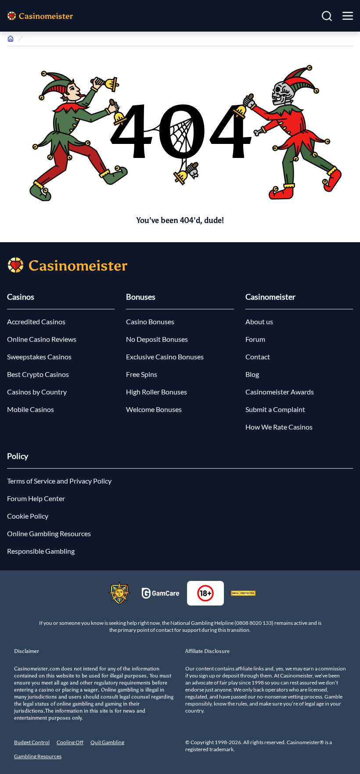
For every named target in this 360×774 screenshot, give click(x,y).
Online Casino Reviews (41, 339)
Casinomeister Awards (279, 391)
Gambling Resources (37, 756)
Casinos (20, 296)
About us (259, 321)
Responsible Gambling (41, 551)
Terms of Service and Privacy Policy (59, 481)
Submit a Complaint (275, 409)
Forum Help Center (36, 498)
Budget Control (32, 742)
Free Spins (141, 374)
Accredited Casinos (36, 321)
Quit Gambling (107, 742)
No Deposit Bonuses (157, 339)
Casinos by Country (37, 391)
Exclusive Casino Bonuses (165, 356)
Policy (17, 456)
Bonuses (140, 296)
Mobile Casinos (30, 409)
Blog (252, 374)
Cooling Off (70, 742)
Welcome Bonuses (154, 409)
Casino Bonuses (150, 321)
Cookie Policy (27, 516)
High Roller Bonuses (156, 391)
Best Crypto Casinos (38, 374)
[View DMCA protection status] (243, 593)
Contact (257, 356)
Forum (255, 339)
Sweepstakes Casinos (39, 356)
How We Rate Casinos (279, 427)
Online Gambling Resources (49, 533)
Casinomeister (270, 296)
